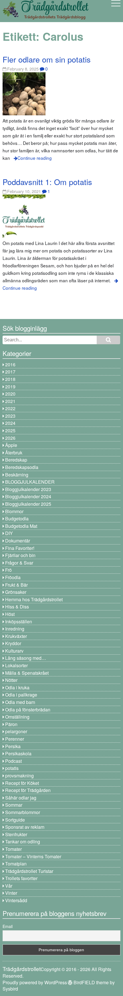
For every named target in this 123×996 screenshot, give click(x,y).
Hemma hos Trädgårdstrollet (34, 599)
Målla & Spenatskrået (27, 673)
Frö (8, 570)
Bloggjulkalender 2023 (28, 489)
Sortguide (15, 819)
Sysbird (10, 988)
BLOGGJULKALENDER (30, 481)
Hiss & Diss (17, 606)
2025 (10, 430)
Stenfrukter (16, 834)
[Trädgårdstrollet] (45, 17)
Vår (8, 885)
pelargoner (16, 731)
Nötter (11, 680)
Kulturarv (14, 650)
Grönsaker (15, 592)
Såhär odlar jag (20, 797)
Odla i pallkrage (21, 694)
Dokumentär (17, 540)
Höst (10, 614)
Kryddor (13, 643)
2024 (10, 423)
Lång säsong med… (25, 658)
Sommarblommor (22, 812)
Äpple (11, 445)
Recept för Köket (22, 783)
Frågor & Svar (19, 562)
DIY (9, 533)
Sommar (13, 805)
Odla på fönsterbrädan (27, 709)
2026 (10, 438)
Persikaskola (18, 753)
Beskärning (16, 474)
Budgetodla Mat (21, 526)
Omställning (17, 716)
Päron (11, 724)
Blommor (14, 511)
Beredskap (16, 459)
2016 (10, 364)
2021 (10, 401)
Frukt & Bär (16, 584)
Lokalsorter (16, 665)
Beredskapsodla (21, 467)
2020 (10, 393)
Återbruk (13, 452)
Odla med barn (20, 702)
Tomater (13, 849)
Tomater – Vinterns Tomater (33, 856)
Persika (13, 746)
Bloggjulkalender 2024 (28, 496)
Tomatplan (16, 863)
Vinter (11, 893)
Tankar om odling (22, 841)
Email (8, 926)
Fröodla (13, 577)
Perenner (14, 739)
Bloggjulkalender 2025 (28, 504)
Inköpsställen (18, 621)
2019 (10, 386)
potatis (12, 768)
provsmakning (19, 775)
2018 (10, 379)
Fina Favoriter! (19, 548)
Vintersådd (16, 900)
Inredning (14, 628)
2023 (10, 416)
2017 (10, 371)
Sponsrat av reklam (24, 827)
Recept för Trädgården (28, 790)
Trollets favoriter (21, 878)
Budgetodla (17, 518)
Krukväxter (16, 636)
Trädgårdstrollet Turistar (29, 871)
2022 (10, 408)
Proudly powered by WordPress (35, 982)
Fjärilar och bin (20, 555)
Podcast (13, 761)
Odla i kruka (17, 687)
